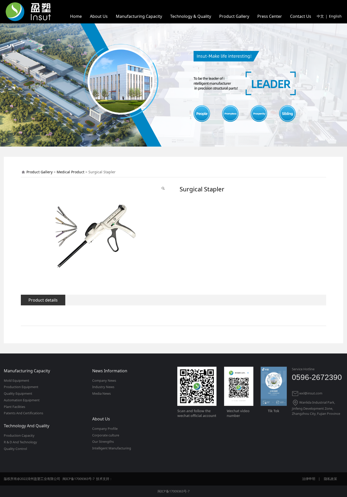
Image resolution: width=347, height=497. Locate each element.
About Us (99, 16)
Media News (101, 393)
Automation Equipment (22, 400)
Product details (43, 300)
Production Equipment (21, 387)
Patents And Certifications (23, 413)
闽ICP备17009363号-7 (173, 491)
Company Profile (105, 428)
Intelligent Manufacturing (111, 448)
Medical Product (70, 171)
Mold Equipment (16, 380)
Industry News (103, 387)
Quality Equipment (18, 393)
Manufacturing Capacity (139, 16)
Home (76, 16)
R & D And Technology (20, 442)
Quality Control (15, 448)
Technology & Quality (190, 16)
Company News (104, 380)
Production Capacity (19, 435)
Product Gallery (234, 16)
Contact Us (300, 16)
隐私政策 (330, 478)
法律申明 (308, 478)
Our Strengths (103, 441)
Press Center (269, 16)
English (335, 16)
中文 (320, 16)
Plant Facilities (14, 406)
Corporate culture (105, 435)
